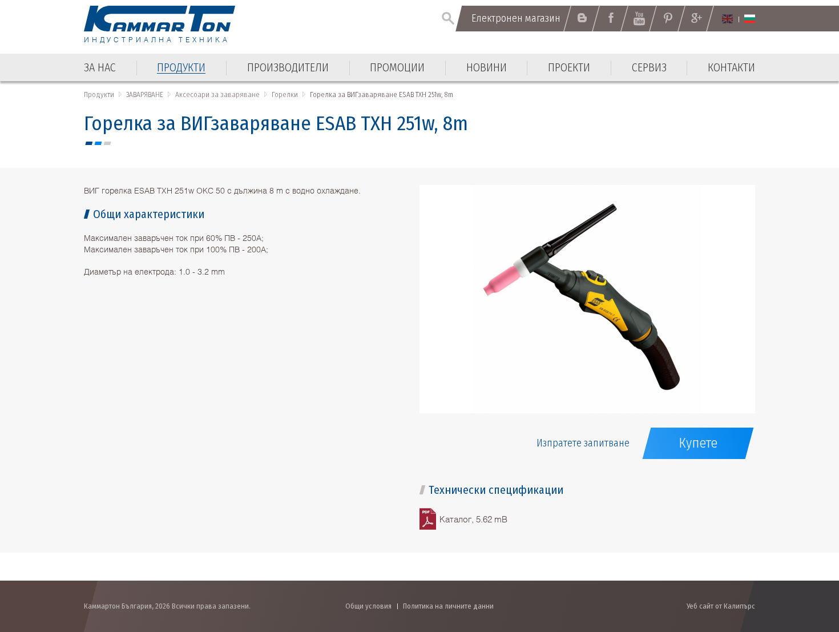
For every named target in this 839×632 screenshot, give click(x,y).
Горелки (285, 94)
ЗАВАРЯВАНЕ (144, 94)
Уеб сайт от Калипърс (721, 606)
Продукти (99, 94)
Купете (698, 443)
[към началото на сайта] (802, 562)
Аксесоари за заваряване (217, 94)
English (727, 18)
